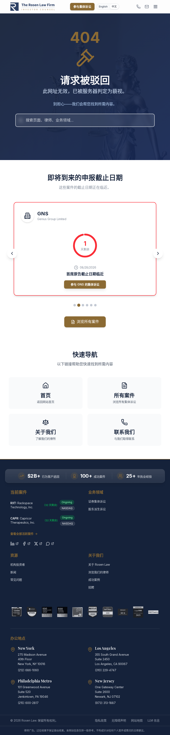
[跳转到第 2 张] (78, 305)
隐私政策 (101, 720)
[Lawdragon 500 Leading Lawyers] (62, 612)
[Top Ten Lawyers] (123, 612)
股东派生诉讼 (97, 509)
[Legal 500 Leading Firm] (138, 612)
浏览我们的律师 (98, 572)
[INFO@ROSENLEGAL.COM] (147, 6)
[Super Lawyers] (107, 612)
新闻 (13, 572)
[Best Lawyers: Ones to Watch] (153, 612)
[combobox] (85, 120)
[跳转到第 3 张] (83, 305)
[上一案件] (12, 253)
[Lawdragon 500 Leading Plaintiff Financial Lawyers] (47, 612)
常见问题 (16, 579)
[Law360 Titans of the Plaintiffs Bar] (16, 612)
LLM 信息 (154, 720)
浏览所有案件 (88, 321)
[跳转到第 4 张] (87, 305)
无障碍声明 (119, 720)
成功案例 (94, 579)
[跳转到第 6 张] (95, 305)
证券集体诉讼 (97, 501)
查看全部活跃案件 (24, 533)
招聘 (91, 587)
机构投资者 (17, 564)
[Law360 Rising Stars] (32, 612)
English (103, 6)
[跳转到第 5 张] (91, 305)
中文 (114, 6)
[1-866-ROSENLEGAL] (138, 6)
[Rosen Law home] (32, 6)
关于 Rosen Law (99, 564)
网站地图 (137, 720)
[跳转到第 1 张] (74, 305)
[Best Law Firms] (92, 612)
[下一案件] (158, 253)
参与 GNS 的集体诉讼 (85, 284)
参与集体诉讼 (82, 6)
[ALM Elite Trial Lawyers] (77, 612)
